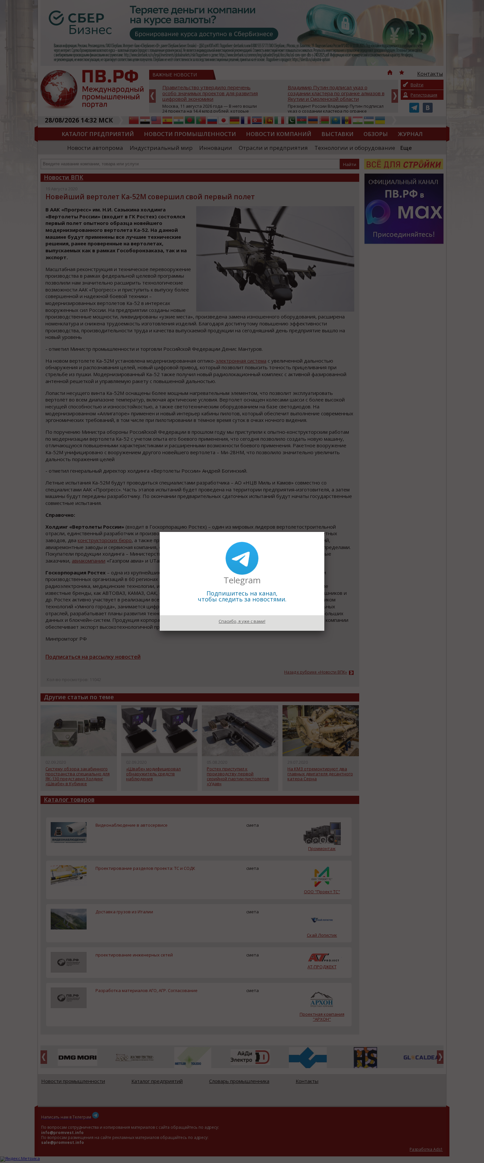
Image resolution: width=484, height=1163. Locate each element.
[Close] (324, 532)
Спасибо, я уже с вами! (242, 621)
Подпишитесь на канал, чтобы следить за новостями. (242, 596)
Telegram (242, 580)
